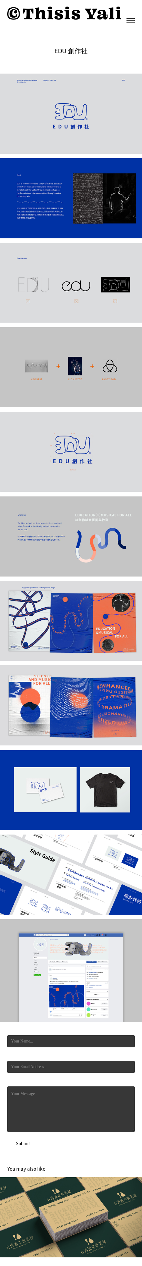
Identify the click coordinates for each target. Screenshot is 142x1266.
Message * (16, 1081)
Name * (13, 1030)
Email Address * (20, 1055)
